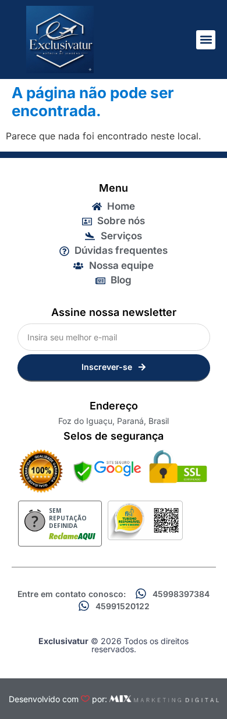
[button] (205, 39)
